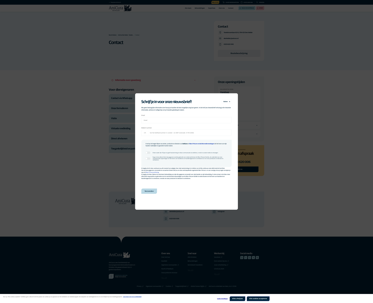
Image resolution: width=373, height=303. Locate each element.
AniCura (184, 143)
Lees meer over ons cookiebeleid (132, 296)
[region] (186, 298)
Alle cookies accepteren (258, 298)
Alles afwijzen (237, 298)
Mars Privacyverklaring (152, 172)
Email (143, 115)
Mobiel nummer (146, 128)
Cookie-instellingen (222, 298)
